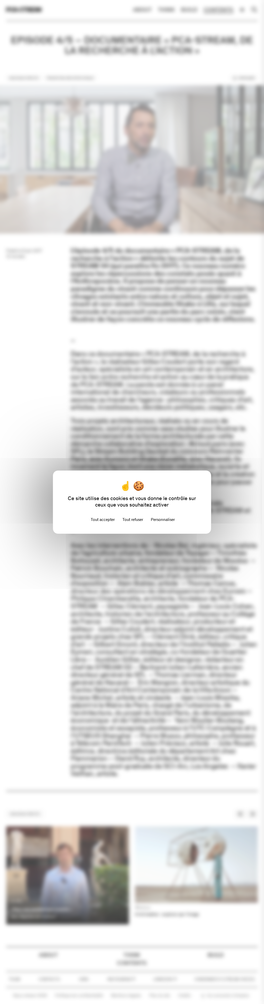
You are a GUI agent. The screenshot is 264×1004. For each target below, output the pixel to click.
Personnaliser (163, 519)
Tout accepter (103, 519)
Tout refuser (132, 519)
